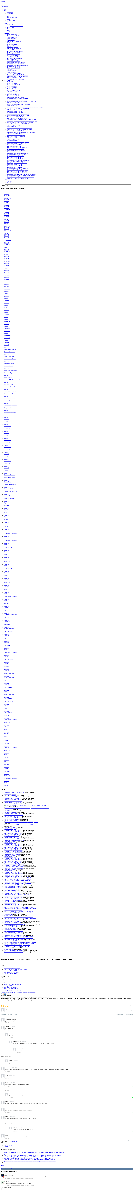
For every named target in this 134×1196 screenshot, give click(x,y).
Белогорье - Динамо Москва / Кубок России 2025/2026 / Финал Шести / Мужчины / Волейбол (28, 1158)
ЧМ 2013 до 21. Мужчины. (14, 41)
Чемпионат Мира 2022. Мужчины (13, 851)
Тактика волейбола (12, 21)
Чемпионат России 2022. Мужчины (13, 858)
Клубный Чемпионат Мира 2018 (15, 156)
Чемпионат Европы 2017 (13, 140)
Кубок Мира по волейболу (14, 73)
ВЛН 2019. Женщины (10, 890)
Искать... (3, 185)
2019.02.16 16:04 (15, 1067)
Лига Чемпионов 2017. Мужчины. (18, 917)
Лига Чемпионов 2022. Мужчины (13, 861)
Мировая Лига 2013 (12, 37)
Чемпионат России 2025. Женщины (13, 815)
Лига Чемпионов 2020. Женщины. (17, 879)
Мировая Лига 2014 (12, 59)
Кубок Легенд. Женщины (11, 820)
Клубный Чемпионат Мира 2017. (13, 910)
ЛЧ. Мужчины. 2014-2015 (13, 68)
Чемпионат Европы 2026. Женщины (14, 792)
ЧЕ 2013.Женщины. (12, 42)
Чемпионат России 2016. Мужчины (13, 933)
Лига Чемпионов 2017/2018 (14, 146)
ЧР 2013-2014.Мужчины (13, 90)
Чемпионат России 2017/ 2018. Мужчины (18, 142)
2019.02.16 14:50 (19, 1127)
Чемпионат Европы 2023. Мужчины (14, 838)
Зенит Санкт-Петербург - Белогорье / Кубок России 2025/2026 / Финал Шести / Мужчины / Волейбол (30, 1156)
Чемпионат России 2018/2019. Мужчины (17, 153)
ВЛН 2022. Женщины (10, 857)
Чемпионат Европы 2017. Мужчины (19, 912)
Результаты (10, 13)
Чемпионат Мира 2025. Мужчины (40, 805)
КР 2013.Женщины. (12, 86)
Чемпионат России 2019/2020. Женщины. (18, 168)
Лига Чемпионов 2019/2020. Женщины (17, 172)
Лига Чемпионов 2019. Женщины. (17, 896)
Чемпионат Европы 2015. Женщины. (19, 943)
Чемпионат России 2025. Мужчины (13, 813)
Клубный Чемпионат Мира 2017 (15, 149)
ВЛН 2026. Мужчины (10, 794)
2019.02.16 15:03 (16, 1094)
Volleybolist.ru (8, 1187)
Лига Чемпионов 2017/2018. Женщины (17, 147)
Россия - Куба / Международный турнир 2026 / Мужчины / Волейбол (19, 1178)
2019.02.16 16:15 (20, 1034)
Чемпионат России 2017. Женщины (13, 921)
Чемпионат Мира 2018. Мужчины (16, 150)
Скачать (9, 31)
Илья (2, 1165)
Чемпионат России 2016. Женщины (13, 935)
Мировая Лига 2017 (9, 915)
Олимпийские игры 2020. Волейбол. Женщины (19, 178)
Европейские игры (12, 70)
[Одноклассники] (3, 994)
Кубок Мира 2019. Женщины (14, 167)
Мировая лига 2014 (12, 93)
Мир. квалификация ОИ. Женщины (13, 887)
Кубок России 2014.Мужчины (15, 100)
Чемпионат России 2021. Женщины (13, 873)
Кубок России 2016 (12, 137)
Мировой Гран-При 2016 (13, 125)
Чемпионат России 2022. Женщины (13, 859)
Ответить (7, 1022)
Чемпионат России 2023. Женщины (13, 845)
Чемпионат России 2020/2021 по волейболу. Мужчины (21, 174)
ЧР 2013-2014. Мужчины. (13, 55)
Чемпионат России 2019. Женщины (13, 893)
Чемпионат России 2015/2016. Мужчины (17, 76)
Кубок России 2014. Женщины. (15, 102)
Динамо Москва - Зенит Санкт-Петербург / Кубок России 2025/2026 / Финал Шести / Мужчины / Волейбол (32, 1155)
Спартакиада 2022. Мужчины (12, 852)
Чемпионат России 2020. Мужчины (13, 875)
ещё (56, 1176)
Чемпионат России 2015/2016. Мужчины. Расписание (21, 132)
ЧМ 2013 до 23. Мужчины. (14, 48)
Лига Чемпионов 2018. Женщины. (20, 908)
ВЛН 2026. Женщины (10, 795)
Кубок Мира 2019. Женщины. (17, 883)
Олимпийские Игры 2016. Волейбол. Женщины (19, 128)
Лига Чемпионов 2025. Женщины (13, 817)
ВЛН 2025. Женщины (10, 812)
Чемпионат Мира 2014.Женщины (16, 63)
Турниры (6, 33)
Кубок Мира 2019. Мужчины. (17, 880)
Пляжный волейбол (12, 34)
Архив (5, 179)
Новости (6, 9)
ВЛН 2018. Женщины (10, 903)
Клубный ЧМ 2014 (12, 91)
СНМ (20, 1041)
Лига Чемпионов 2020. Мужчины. (17, 878)
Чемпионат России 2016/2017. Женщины (17, 130)
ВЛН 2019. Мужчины (10, 889)
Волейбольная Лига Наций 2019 (15, 79)
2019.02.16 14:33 (12, 1116)
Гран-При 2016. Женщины (11, 929)
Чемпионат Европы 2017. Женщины (16, 143)
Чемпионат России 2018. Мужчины (13, 905)
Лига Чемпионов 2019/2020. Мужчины (17, 171)
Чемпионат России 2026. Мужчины (13, 796)
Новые (3, 1014)
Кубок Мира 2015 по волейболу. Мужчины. (18, 109)
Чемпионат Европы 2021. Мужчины (14, 864)
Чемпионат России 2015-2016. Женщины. (18, 114)
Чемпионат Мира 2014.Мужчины (16, 96)
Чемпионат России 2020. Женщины (13, 876)
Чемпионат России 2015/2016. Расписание (18, 115)
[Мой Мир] (5, 994)
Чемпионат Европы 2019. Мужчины (16, 165)
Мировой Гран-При (12, 72)
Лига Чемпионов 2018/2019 (14, 157)
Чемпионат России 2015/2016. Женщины (17, 75)
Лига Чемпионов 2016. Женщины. (18, 938)
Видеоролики (10, 28)
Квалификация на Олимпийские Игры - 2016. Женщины (22, 121)
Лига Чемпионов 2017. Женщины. (20, 918)
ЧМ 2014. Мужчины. (12, 47)
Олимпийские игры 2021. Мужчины (14, 866)
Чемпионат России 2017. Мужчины (13, 919)
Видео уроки (10, 27)
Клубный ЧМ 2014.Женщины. (15, 58)
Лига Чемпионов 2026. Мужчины (13, 799)
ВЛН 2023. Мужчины (10, 841)
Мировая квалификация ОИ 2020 (16, 161)
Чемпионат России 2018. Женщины (16, 144)
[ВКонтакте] (1, 994)
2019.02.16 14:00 (12, 1135)
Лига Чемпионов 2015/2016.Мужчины (17, 116)
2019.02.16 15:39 (12, 1075)
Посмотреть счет (5, 976)
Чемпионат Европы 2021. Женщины (14, 865)
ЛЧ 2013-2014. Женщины (13, 54)
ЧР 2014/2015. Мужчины (16, 26)
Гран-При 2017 (8, 914)
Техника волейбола (12, 20)
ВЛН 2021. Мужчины (10, 869)
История (9, 16)
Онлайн (6, 10)
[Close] (1, 1189)
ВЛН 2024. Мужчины (10, 827)
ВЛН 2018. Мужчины (10, 901)
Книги (8, 19)
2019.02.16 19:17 (30, 1048)
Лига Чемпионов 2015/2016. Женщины (17, 118)
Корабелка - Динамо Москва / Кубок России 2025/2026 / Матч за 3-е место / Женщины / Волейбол (29, 1159)
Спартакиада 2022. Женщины (12, 854)
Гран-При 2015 (8, 947)
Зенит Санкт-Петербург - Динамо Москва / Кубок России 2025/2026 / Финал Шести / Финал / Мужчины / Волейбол (34, 1152)
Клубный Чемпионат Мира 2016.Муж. (14, 924)
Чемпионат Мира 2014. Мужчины (16, 62)
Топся (14, 1034)
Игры (8, 30)
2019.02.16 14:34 (12, 1108)
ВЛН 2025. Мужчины (10, 810)
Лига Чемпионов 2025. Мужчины (13, 816)
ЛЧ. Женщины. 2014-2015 (13, 66)
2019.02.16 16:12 (20, 1019)
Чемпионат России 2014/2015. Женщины (17, 65)
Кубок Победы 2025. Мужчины (12, 802)
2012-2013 (9, 182)
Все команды (5, 6)
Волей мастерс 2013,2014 (13, 35)
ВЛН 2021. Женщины (10, 871)
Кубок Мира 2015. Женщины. (17, 946)
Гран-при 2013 (11, 40)
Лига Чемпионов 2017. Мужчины (16, 136)
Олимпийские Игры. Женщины (12, 926)
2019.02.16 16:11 (13, 1026)
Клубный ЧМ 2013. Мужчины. (15, 51)
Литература (7, 14)
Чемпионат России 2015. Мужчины (13, 950)
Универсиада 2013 (12, 38)
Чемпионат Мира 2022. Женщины (13, 850)
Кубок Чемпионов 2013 (13, 56)
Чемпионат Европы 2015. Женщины (16, 111)
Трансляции (10, 12)
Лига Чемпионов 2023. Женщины (13, 848)
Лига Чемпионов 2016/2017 (14, 77)
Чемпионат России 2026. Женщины (13, 798)
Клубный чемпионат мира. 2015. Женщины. (18, 104)
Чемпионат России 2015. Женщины (13, 952)
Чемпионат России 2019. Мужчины (13, 891)
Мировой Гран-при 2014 (13, 61)
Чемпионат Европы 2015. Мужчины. (16, 112)
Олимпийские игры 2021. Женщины (14, 868)
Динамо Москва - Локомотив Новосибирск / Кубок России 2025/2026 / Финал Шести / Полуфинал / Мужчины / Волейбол (36, 1154)
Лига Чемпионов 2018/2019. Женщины (17, 158)
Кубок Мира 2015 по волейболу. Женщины (18, 108)
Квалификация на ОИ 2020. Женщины (17, 163)
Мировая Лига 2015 (9, 949)
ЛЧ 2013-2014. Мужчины (13, 52)
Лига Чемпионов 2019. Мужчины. (17, 894)
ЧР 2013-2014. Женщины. (13, 45)
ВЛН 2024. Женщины (10, 829)
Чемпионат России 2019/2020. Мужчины (17, 170)
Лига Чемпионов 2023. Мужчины (13, 847)
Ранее (16, 1014)
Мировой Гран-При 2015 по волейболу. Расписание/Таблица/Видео (25, 107)
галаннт (24, 1048)
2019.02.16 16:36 (25, 1041)
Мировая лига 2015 (12, 69)
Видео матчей (10, 24)
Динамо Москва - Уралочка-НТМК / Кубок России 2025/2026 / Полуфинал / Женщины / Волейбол (30, 1161)
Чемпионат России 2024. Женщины (13, 831)
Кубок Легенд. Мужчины (11, 819)
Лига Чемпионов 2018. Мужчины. (18, 907)
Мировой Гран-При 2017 (13, 139)
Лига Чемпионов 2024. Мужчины (13, 833)
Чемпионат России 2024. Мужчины (13, 830)
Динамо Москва (8, 1145)
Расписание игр (8, 80)
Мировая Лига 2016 (12, 126)
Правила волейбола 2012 (13, 17)
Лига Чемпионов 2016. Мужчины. (18, 936)
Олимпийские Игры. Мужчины (12, 925)
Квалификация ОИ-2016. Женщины (13, 940)
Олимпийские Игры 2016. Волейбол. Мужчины (19, 129)
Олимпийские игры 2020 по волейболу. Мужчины (20, 177)
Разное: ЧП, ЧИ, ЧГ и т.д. (13, 49)
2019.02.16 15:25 (12, 1082)
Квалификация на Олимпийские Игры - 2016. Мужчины (22, 119)
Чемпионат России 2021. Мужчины (13, 872)
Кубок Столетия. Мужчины (11, 836)
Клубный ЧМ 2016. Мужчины (15, 133)
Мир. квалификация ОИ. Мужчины (13, 886)
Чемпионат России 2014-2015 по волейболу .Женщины (21, 101)
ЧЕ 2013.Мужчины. (12, 44)
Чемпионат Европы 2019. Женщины (16, 164)
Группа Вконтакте (7, 1169)
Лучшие (10, 1014)
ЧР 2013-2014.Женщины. (13, 84)
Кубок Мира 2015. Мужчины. (17, 945)
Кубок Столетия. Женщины (11, 837)
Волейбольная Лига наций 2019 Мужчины (18, 160)
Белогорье (6, 1146)
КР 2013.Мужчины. (12, 87)
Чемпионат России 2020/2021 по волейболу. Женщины (21, 175)
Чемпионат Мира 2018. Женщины (16, 151)
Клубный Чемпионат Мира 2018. (13, 897)
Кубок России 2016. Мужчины (12, 922)
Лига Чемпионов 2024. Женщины (13, 834)
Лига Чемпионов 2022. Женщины (13, 862)
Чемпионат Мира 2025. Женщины (40, 808)
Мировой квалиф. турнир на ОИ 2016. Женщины (20, 122)
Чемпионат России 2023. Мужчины (13, 844)
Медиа (5, 23)
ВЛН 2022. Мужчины (10, 855)
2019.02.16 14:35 (12, 1101)
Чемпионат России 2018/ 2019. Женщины (18, 154)
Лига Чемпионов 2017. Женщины (16, 135)
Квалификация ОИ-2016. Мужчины (13, 939)
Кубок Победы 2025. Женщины (12, 803)
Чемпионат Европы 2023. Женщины (14, 840)
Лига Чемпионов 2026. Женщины (13, 801)
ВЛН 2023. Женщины (10, 843)
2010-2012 (9, 181)
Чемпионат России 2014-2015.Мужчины (17, 98)
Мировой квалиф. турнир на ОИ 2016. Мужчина (20, 123)
